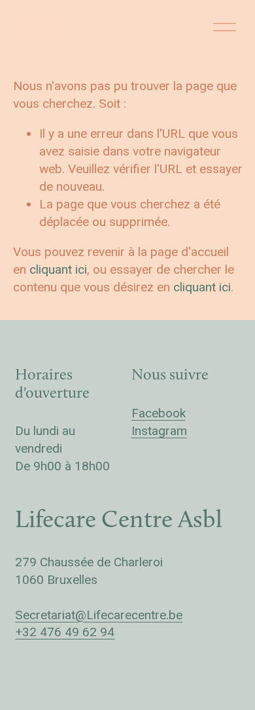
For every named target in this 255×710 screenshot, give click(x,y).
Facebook (158, 413)
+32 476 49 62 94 (64, 631)
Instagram (159, 430)
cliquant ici (58, 269)
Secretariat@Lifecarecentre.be (98, 614)
